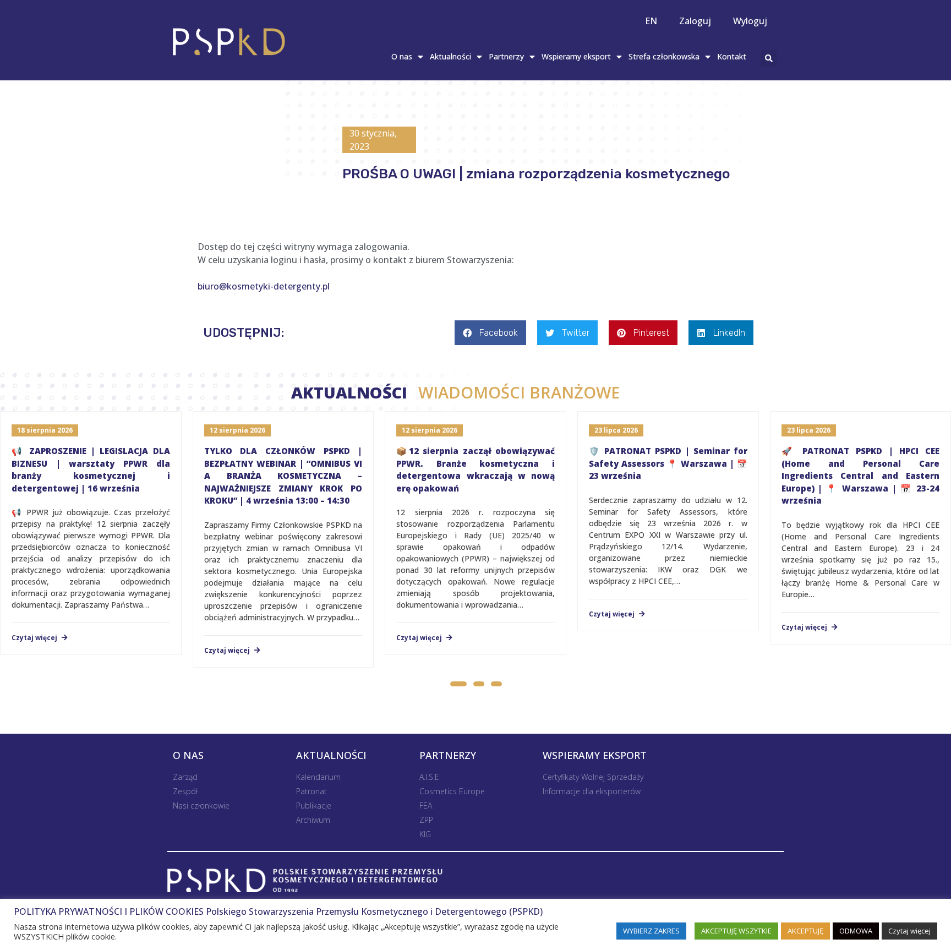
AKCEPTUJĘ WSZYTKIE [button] (736, 931)
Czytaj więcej (35, 638)
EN (651, 21)
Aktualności (450, 56)
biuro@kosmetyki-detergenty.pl (264, 286)
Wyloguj (750, 21)
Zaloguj (695, 21)
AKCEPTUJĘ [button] (805, 931)
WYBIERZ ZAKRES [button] (651, 931)
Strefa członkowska (663, 56)
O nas (401, 56)
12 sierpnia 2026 (237, 430)
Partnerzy (506, 56)
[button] (457, 685)
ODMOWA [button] (855, 931)
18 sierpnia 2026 (45, 430)
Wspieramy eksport (576, 56)
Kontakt (731, 56)
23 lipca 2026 (616, 430)
